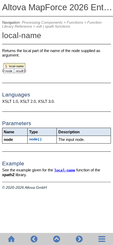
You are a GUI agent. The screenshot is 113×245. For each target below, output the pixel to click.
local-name (64, 170)
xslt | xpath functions (53, 26)
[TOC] (101, 239)
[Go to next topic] (79, 239)
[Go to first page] (11, 239)
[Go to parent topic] (56, 239)
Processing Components (42, 22)
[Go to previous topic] (34, 239)
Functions (75, 22)
